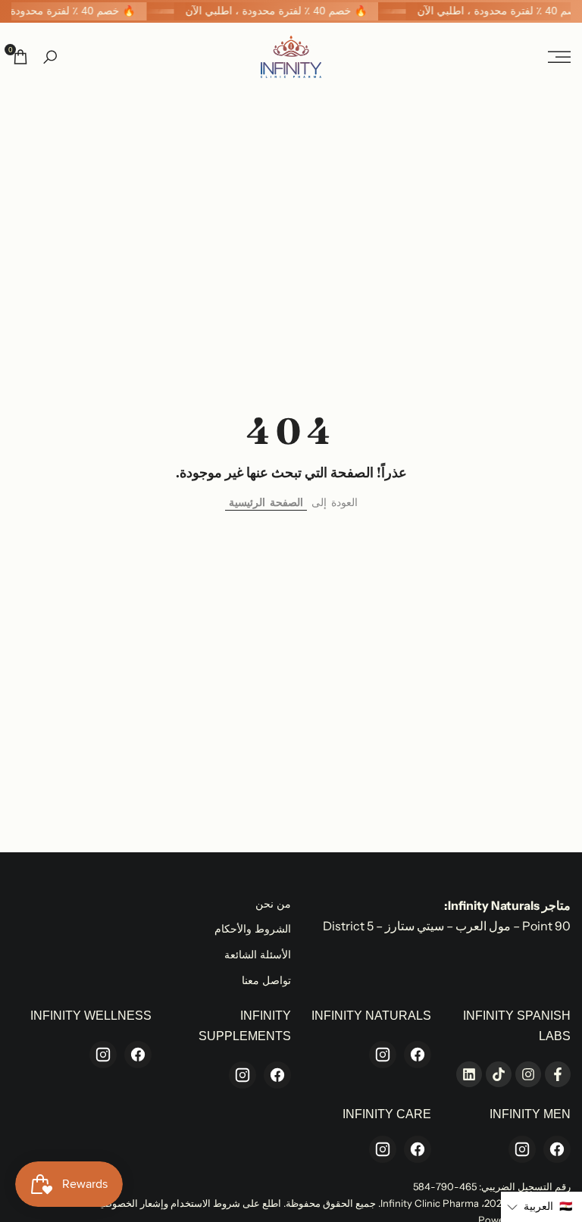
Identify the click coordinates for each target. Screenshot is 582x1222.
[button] (541, 1207)
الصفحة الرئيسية (266, 502)
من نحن (273, 904)
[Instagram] (382, 1054)
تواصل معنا (266, 980)
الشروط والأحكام (252, 929)
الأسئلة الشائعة (257, 955)
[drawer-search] (50, 57)
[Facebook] (417, 1054)
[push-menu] (559, 57)
